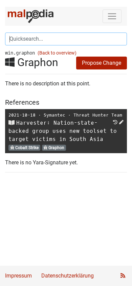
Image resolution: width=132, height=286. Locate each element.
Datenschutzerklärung (67, 275)
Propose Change (101, 63)
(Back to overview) (57, 53)
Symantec (54, 115)
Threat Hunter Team (97, 115)
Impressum (18, 275)
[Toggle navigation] (112, 16)
